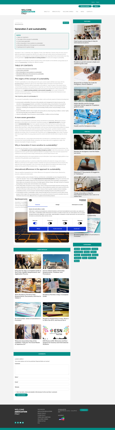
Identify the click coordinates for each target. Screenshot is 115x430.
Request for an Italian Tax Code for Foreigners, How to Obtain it (85, 83)
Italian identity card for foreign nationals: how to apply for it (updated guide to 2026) (86, 105)
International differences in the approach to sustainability (30, 73)
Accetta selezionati (57, 228)
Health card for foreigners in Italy (85, 126)
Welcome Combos (68, 11)
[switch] (50, 223)
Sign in (96, 6)
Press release (84, 249)
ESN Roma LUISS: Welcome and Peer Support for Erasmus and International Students (55, 342)
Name (17, 377)
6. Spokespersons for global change (25, 47)
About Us (47, 11)
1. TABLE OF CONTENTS (22, 37)
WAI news (65, 22)
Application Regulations (45, 411)
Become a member (85, 6)
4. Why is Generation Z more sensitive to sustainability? (29, 43)
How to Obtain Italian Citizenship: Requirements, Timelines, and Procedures (54, 272)
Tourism (77, 258)
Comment (17, 363)
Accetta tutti (76, 228)
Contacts (89, 11)
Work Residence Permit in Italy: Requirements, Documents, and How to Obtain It (28, 296)
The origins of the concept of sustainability (26, 68)
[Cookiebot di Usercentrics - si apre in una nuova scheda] (80, 200)
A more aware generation (22, 70)
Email (16, 382)
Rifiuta (38, 228)
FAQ (77, 11)
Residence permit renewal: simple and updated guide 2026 (86, 62)
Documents (78, 252)
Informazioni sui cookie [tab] (77, 204)
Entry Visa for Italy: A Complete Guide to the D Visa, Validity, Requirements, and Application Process (28, 272)
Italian (76, 249)
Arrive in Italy (56, 11)
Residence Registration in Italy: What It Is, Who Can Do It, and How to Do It (56, 319)
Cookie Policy (42, 415)
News (82, 11)
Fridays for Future (52, 132)
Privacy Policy (42, 413)
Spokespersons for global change (24, 75)
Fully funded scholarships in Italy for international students (86, 42)
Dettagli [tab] (57, 204)
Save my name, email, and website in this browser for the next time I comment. (37, 392)
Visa (84, 258)
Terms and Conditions (44, 417)
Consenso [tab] (37, 204)
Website (17, 387)
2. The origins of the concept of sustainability (27, 39)
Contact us (84, 410)
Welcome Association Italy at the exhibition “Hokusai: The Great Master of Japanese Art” (27, 342)
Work (76, 261)
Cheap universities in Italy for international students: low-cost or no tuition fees (86, 194)
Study (94, 255)
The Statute (41, 409)
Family (86, 252)
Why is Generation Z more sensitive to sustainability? (29, 72)
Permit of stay (85, 255)
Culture (94, 249)
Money (76, 255)
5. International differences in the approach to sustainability (30, 45)
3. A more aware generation (23, 41)
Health (93, 252)
